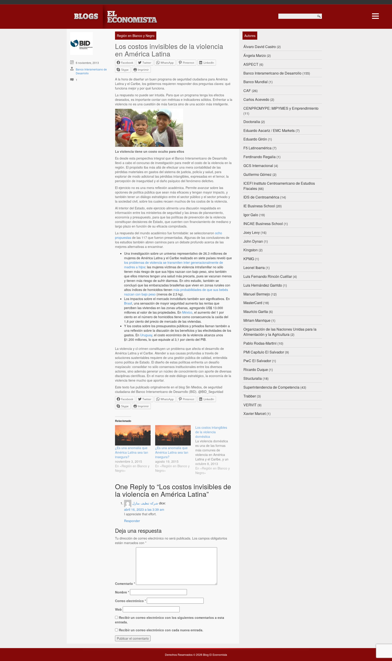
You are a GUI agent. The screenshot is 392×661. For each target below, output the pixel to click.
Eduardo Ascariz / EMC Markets (269, 130)
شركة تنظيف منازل (145, 503)
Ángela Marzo (254, 55)
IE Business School (259, 205)
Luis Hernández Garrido (262, 285)
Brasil (128, 303)
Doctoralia (251, 121)
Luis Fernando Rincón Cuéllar (267, 276)
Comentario (125, 583)
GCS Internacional (258, 165)
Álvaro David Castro (259, 46)
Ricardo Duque (255, 369)
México (187, 312)
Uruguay (146, 335)
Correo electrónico (130, 600)
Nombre (122, 592)
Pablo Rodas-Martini (260, 343)
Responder (132, 520)
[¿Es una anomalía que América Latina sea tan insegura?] (133, 435)
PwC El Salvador (257, 360)
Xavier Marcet (254, 413)
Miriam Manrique (256, 320)
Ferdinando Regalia (259, 156)
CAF (247, 90)
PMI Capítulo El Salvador (263, 352)
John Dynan (253, 241)
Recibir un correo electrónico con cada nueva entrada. (161, 630)
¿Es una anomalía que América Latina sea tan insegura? (131, 452)
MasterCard (252, 302)
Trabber (249, 396)
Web (118, 609)
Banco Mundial (255, 81)
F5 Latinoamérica (257, 147)
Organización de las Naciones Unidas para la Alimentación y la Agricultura (279, 332)
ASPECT (250, 64)
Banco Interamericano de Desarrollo (272, 73)
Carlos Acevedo (256, 99)
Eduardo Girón (255, 139)
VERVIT (250, 404)
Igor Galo (250, 214)
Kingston (250, 249)
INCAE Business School (263, 223)
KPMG (248, 258)
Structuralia (252, 378)
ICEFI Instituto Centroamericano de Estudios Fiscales (279, 186)
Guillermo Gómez (257, 174)
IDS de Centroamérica (261, 197)
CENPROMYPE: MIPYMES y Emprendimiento (280, 108)
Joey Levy (251, 232)
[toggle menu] (375, 15)
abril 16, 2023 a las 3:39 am (144, 509)
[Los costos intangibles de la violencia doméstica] (215, 450)
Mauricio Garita (255, 311)
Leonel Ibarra (254, 267)
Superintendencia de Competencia (271, 387)
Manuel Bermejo (256, 294)
